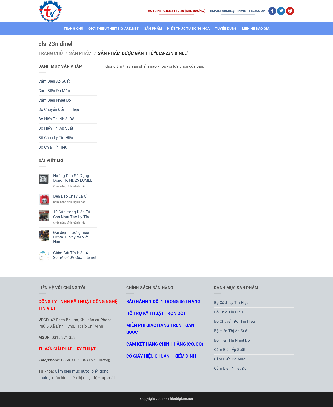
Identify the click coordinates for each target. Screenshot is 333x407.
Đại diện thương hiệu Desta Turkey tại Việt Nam (71, 237)
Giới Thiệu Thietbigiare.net (113, 29)
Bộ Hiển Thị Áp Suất (56, 128)
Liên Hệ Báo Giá (255, 29)
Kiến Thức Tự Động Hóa (188, 29)
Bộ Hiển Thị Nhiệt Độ (56, 119)
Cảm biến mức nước (72, 371)
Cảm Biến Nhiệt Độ (55, 100)
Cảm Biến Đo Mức (54, 90)
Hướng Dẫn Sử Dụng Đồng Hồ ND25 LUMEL (72, 178)
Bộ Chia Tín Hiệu (53, 147)
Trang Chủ (73, 29)
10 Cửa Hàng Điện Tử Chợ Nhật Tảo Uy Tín (71, 214)
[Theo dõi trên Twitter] (281, 11)
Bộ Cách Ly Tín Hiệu (56, 137)
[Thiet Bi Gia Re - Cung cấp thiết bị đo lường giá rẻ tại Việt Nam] (50, 11)
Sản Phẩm (153, 29)
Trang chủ (51, 53)
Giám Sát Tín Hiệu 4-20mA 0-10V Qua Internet (74, 255)
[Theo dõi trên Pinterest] (290, 11)
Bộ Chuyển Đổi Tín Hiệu (59, 109)
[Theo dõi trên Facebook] (272, 11)
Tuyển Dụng (226, 29)
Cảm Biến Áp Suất (54, 81)
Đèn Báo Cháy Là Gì (70, 196)
